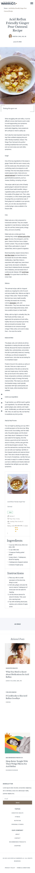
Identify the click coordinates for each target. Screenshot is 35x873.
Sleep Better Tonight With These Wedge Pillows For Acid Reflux (17, 763)
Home (5, 8)
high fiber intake (9, 255)
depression (13, 303)
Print (10, 512)
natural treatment (10, 175)
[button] (32, 3)
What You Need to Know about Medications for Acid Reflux (17, 674)
